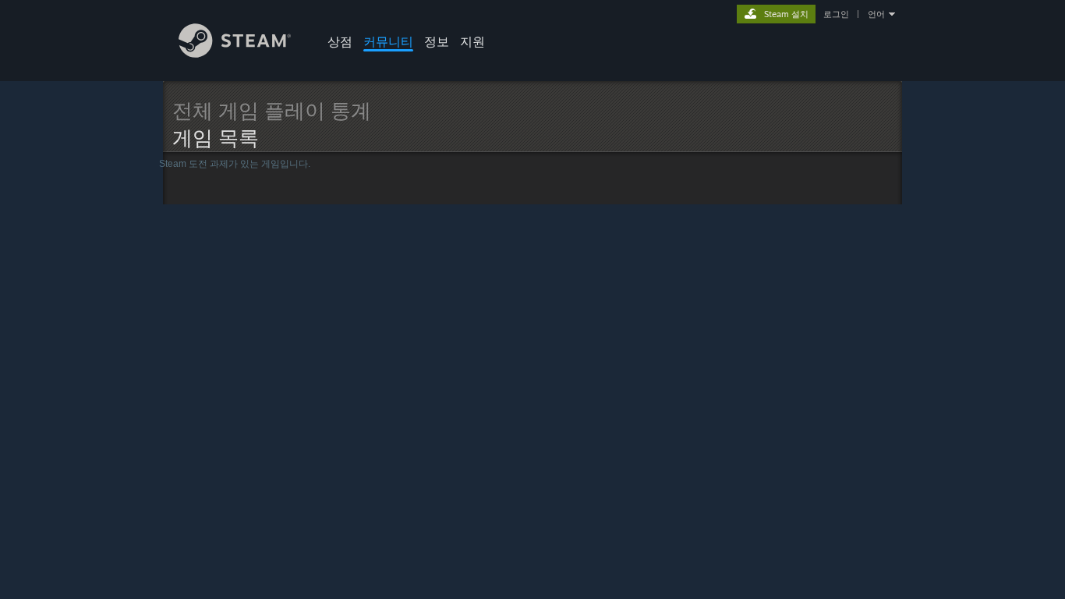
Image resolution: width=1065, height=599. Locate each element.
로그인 (836, 14)
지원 (472, 41)
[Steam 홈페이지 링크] (235, 53)
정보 (436, 41)
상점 (339, 41)
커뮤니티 (388, 41)
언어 (876, 14)
